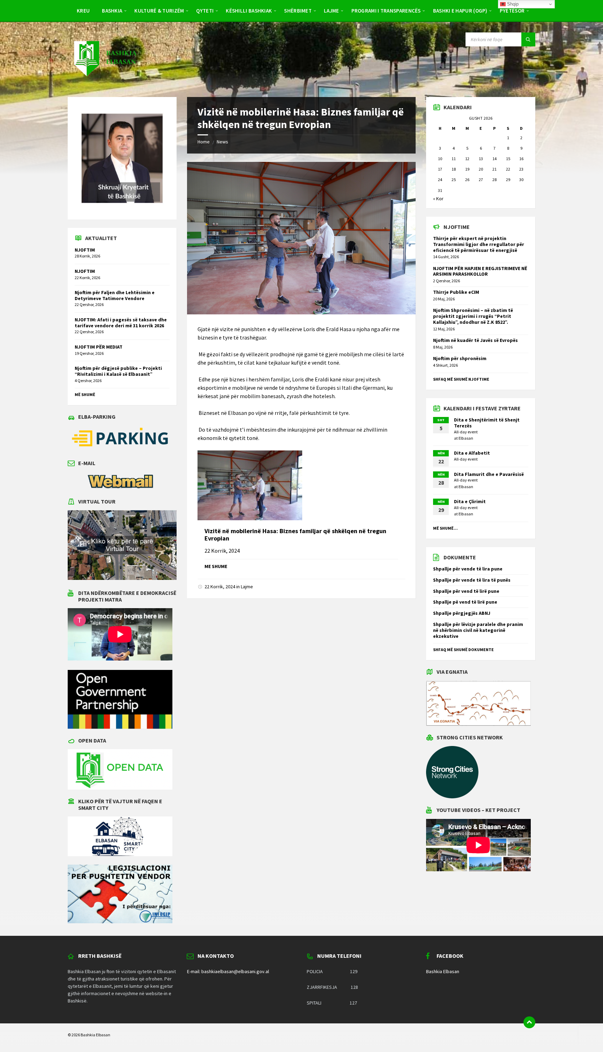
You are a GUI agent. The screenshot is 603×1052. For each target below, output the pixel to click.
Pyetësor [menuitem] (512, 10)
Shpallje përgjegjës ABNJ (461, 613)
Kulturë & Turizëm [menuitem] (159, 10)
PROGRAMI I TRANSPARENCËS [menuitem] (386, 10)
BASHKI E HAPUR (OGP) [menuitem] (460, 10)
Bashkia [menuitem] (112, 10)
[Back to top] (529, 1022)
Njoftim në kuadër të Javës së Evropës (475, 340)
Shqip (512, 4)
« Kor (438, 198)
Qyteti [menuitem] (205, 10)
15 (508, 158)
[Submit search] (528, 39)
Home (204, 142)
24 (440, 179)
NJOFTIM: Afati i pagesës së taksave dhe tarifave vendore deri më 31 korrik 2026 (121, 322)
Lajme (247, 586)
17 (440, 169)
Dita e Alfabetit (472, 453)
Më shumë (85, 394)
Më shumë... (445, 528)
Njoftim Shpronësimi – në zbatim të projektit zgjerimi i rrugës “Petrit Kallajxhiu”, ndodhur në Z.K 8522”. (473, 316)
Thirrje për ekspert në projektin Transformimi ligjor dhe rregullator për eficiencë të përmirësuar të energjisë (478, 244)
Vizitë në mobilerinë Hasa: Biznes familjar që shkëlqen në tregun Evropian (295, 535)
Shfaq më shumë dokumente (463, 649)
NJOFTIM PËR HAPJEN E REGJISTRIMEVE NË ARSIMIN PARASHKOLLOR (480, 271)
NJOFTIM (85, 250)
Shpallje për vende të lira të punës (472, 580)
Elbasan (466, 438)
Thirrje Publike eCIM (456, 292)
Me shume (215, 566)
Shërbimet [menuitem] (298, 10)
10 (440, 158)
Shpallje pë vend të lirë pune (465, 602)
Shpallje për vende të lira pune (467, 569)
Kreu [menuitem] (83, 10)
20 (481, 169)
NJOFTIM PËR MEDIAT (98, 347)
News (222, 142)
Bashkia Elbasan (442, 971)
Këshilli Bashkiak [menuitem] (249, 10)
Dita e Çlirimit (470, 501)
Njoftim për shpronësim (459, 358)
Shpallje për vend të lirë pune (466, 591)
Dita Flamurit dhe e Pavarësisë (489, 474)
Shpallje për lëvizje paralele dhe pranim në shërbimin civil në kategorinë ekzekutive (478, 630)
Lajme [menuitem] (331, 10)
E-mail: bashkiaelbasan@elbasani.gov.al (228, 971)
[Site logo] (105, 83)
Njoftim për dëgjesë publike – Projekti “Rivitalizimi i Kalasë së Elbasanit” (118, 371)
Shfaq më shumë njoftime (461, 379)
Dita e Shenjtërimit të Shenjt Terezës (487, 423)
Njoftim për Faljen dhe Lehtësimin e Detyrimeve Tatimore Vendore (115, 295)
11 (454, 158)
